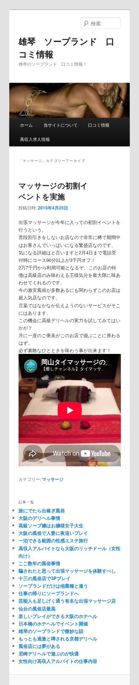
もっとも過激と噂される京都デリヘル (58, 638)
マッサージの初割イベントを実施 (53, 191)
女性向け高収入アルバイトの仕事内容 (58, 661)
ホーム (26, 125)
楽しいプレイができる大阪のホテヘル (58, 616)
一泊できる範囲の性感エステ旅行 (53, 540)
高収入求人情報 (35, 139)
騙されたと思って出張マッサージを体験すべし (67, 570)
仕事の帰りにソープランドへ (49, 593)
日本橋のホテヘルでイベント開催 (53, 623)
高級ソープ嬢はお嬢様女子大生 (51, 525)
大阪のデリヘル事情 (39, 517)
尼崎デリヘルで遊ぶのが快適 (49, 653)
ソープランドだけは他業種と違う (53, 585)
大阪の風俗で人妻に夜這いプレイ (53, 532)
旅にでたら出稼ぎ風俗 (42, 510)
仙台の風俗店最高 (37, 608)
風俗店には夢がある (39, 646)
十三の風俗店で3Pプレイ (45, 578)
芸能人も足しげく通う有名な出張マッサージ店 (67, 600)
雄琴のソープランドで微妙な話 (51, 631)
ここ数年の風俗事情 (39, 563)
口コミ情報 (98, 125)
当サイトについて (60, 125)
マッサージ (52, 479)
